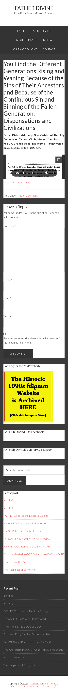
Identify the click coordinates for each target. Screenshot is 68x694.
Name (7, 279)
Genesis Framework (22, 686)
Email (7, 297)
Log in (54, 686)
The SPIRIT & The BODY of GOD (22, 531)
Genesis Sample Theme (43, 683)
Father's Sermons (28, 195)
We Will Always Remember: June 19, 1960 (27, 546)
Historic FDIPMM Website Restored (24, 523)
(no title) (8, 500)
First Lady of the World (16, 561)
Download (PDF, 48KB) (16, 182)
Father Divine (34, 8)
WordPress (42, 686)
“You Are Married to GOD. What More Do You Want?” (33, 554)
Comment (10, 225)
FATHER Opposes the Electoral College (25, 515)
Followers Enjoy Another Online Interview (26, 538)
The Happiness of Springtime (19, 569)
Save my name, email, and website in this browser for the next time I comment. (32, 340)
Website (8, 315)
